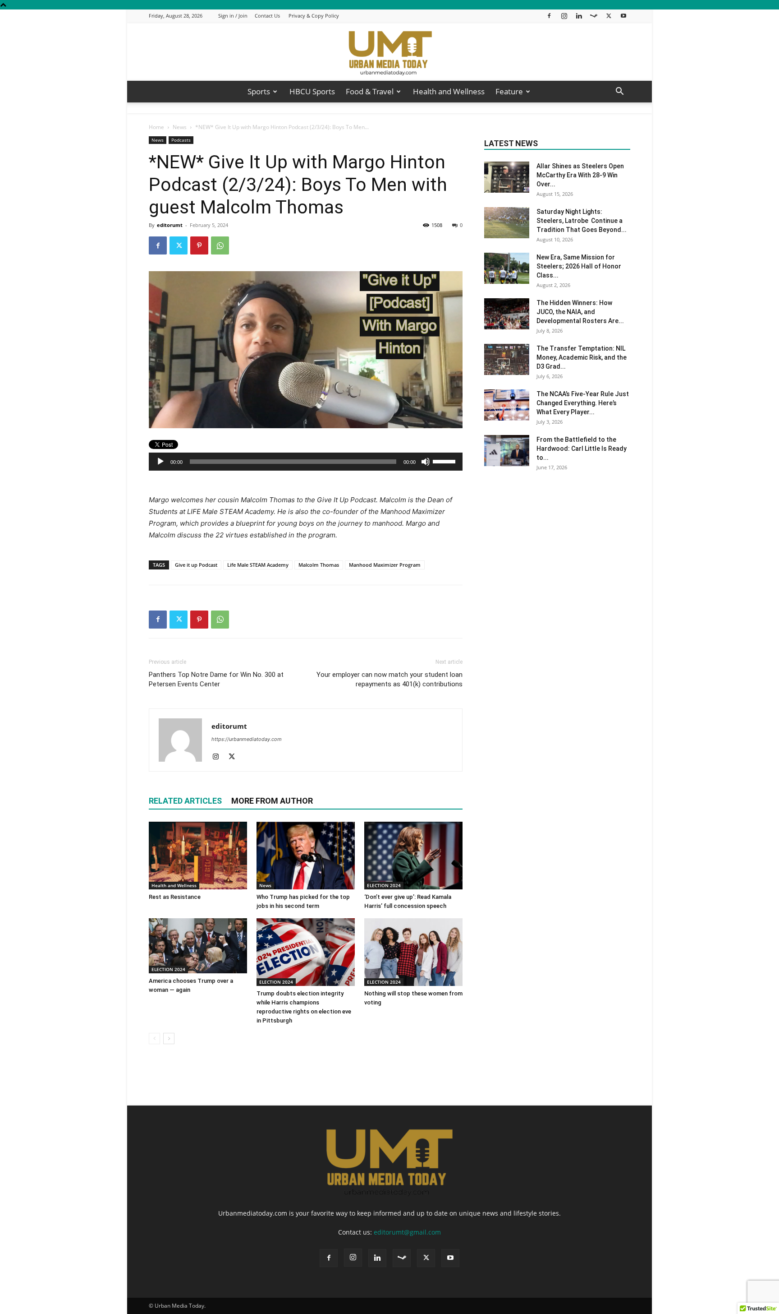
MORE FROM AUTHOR (272, 800)
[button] (619, 92)
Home (156, 127)
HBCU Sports (312, 91)
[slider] (445, 461)
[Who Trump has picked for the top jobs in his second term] (306, 855)
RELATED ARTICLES (185, 800)
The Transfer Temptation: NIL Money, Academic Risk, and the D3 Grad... (581, 357)
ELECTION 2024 (384, 885)
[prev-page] (154, 1038)
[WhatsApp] (220, 245)
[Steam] (593, 15)
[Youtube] (623, 15)
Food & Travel (370, 91)
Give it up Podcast (196, 564)
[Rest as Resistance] (198, 855)
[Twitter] (608, 15)
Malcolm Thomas (318, 564)
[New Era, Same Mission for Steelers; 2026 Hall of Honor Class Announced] (506, 268)
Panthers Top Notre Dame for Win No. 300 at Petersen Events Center (216, 679)
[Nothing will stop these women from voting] (413, 952)
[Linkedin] (579, 15)
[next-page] (168, 1038)
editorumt (170, 225)
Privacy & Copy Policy (314, 15)
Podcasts (181, 140)
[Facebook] (549, 15)
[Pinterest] (199, 245)
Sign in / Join (232, 15)
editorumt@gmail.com (407, 1232)
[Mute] (425, 461)
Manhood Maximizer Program (385, 564)
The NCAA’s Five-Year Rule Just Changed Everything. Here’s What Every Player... (582, 403)
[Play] (160, 461)
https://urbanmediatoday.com (246, 739)
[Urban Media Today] (389, 52)
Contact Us (267, 15)
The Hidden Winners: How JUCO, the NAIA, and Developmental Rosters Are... (580, 311)
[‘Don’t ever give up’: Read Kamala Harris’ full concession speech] (413, 855)
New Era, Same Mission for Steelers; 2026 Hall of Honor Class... (578, 266)
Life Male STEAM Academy (258, 564)
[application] (306, 462)
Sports (258, 91)
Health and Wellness (449, 91)
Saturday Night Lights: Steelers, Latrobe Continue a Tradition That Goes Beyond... (581, 220)
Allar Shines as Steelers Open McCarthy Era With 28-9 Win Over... (580, 175)
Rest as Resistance (175, 896)
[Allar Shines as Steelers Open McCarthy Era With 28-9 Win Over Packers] (506, 177)
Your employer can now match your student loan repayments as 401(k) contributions (389, 679)
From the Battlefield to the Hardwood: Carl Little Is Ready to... (581, 448)
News (180, 127)
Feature (509, 91)
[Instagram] (564, 15)
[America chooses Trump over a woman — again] (198, 945)
